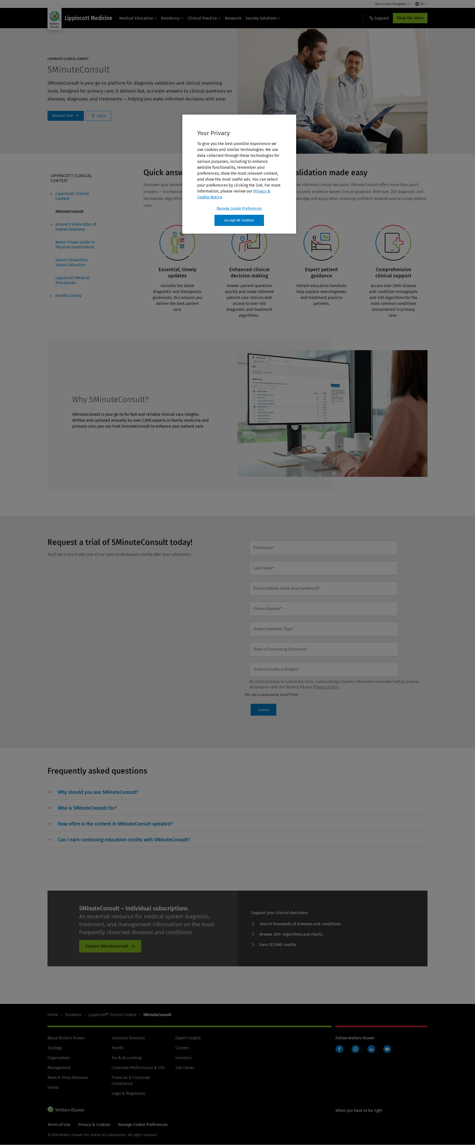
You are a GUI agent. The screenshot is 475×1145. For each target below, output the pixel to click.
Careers (182, 1048)
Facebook (339, 1049)
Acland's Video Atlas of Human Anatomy (75, 227)
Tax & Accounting (127, 1057)
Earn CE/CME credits (278, 944)
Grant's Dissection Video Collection (71, 262)
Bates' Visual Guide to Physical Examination (75, 244)
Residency (170, 18)
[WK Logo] (66, 1109)
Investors (183, 1057)
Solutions (73, 1014)
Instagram (355, 1049)
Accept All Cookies (239, 220)
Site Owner (184, 1067)
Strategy (55, 1048)
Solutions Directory (128, 1038)
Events (53, 1087)
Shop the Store (410, 18)
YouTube (387, 1049)
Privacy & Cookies (94, 1124)
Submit (263, 710)
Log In (98, 116)
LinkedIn (371, 1049)
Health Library (68, 295)
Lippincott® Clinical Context (112, 1014)
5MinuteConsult (69, 211)
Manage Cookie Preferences (239, 208)
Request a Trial (66, 116)
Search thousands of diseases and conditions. (300, 924)
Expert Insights (188, 1038)
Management (59, 1067)
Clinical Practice (202, 18)
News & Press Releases (68, 1077)
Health (117, 1048)
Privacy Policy (325, 687)
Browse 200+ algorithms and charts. (291, 934)
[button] (98, 792)
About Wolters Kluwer (66, 1038)
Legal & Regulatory (128, 1093)
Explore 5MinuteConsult (107, 946)
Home (53, 1014)
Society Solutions (261, 18)
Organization (59, 1057)
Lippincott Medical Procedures (72, 280)
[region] (239, 174)
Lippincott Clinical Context (72, 196)
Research (233, 18)
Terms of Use (59, 1124)
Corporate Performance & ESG (138, 1067)
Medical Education (136, 18)
